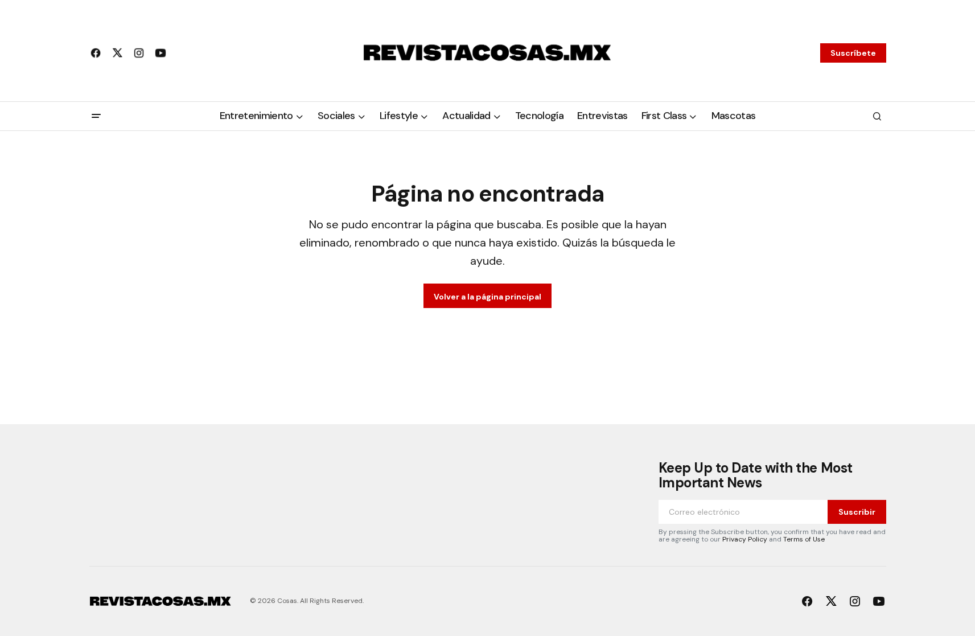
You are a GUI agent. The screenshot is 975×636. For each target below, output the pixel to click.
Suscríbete (853, 53)
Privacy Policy (744, 539)
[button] (96, 116)
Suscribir (856, 512)
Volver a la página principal (487, 297)
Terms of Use (804, 539)
